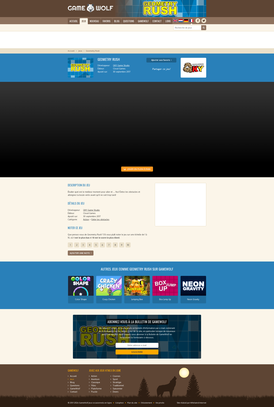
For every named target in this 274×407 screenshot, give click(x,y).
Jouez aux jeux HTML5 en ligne (105, 370)
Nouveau (94, 21)
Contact (157, 21)
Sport (115, 379)
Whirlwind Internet (198, 403)
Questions (128, 21)
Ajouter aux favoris (160, 60)
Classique (95, 382)
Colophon (119, 403)
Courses (116, 376)
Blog (116, 21)
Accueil (73, 21)
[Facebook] (197, 20)
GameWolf (143, 21)
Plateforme (96, 388)
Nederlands (181, 20)
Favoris (106, 21)
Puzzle (94, 391)
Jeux (83, 21)
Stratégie (117, 382)
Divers (115, 391)
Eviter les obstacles (100, 219)
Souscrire (137, 352)
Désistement (146, 403)
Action (86, 219)
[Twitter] (203, 20)
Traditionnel (118, 385)
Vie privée (160, 403)
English (175, 20)
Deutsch (186, 20)
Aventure (95, 379)
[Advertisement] (137, 39)
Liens (168, 21)
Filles (93, 385)
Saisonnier (117, 388)
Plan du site (132, 403)
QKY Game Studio (121, 65)
